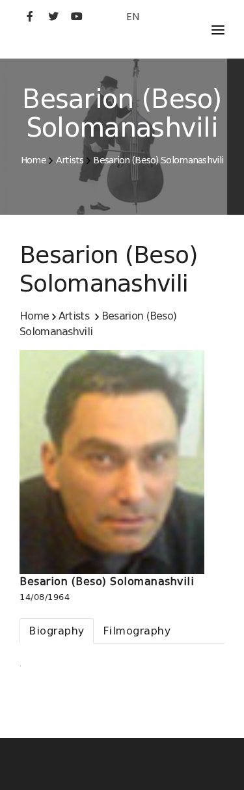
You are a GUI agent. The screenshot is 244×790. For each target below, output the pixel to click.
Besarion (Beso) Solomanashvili (158, 160)
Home (33, 160)
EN (132, 16)
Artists (70, 160)
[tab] (57, 631)
